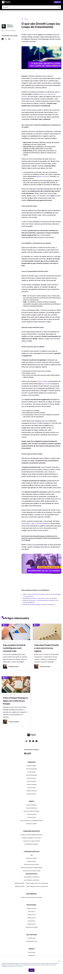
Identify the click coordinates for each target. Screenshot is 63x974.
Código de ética (31, 924)
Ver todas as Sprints (31, 823)
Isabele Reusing (13, 666)
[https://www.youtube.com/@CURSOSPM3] (33, 741)
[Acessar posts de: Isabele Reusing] (5, 666)
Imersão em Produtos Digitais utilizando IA (31, 834)
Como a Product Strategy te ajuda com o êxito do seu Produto (15, 701)
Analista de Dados (31, 794)
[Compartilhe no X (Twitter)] (6, 39)
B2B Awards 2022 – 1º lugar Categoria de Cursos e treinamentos (31, 883)
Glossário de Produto (31, 858)
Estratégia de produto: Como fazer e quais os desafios (40, 598)
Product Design (31, 772)
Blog (31, 855)
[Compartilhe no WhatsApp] (9, 39)
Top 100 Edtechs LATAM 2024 (31, 877)
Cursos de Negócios (31, 805)
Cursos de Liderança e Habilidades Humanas (31, 820)
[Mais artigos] (4, 26)
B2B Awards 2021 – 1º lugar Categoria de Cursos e (28, 886)
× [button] (59, 961)
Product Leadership (31, 790)
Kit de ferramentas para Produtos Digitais (31, 867)
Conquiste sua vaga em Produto (31, 841)
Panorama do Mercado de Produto (31, 870)
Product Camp (31, 952)
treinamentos (44, 886)
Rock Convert (42, 381)
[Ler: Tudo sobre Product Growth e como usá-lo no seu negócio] (47, 632)
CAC (38, 196)
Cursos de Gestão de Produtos (31, 811)
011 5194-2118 (31, 938)
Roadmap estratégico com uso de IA (31, 838)
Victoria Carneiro (45, 666)
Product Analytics (31, 781)
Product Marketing (31, 784)
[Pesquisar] (59, 7)
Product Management (31, 775)
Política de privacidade (31, 927)
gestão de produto (43, 176)
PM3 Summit (31, 955)
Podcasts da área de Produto (31, 864)
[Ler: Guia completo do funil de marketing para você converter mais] (16, 632)
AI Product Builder (31, 765)
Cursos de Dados (31, 817)
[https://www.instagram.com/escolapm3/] (26, 741)
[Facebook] (37, 741)
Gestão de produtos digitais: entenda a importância (39, 604)
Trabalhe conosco (31, 908)
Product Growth (31, 787)
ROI (48, 196)
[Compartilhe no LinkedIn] (2, 39)
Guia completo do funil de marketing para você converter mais (14, 648)
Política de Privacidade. (17, 966)
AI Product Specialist (31, 769)
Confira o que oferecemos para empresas (31, 897)
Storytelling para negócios (31, 844)
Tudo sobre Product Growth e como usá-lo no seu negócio (46, 648)
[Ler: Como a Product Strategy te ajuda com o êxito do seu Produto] (16, 684)
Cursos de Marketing (31, 808)
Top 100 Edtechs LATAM (30, 880)
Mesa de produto (31, 861)
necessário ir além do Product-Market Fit (36, 523)
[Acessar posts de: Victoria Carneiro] (36, 666)
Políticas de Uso (31, 918)
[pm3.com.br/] (31, 735)
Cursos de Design (31, 814)
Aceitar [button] (31, 970)
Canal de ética (31, 921)
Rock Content (45, 383)
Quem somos (31, 911)
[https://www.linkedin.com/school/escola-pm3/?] (30, 741)
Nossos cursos (31, 914)
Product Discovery (31, 778)
